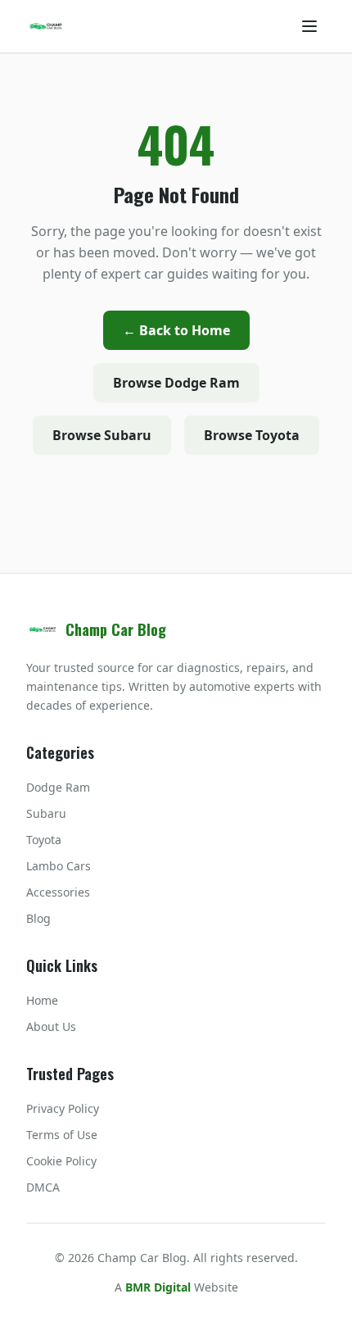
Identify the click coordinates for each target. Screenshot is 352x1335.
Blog (38, 918)
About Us (51, 1026)
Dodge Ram (58, 787)
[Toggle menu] (309, 26)
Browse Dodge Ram (176, 383)
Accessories (58, 892)
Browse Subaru (101, 435)
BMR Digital (158, 1287)
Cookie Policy (61, 1161)
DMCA (43, 1187)
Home (42, 1000)
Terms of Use (61, 1134)
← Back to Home (176, 330)
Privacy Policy (62, 1108)
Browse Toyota (252, 435)
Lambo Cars (58, 866)
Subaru (46, 813)
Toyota (43, 839)
